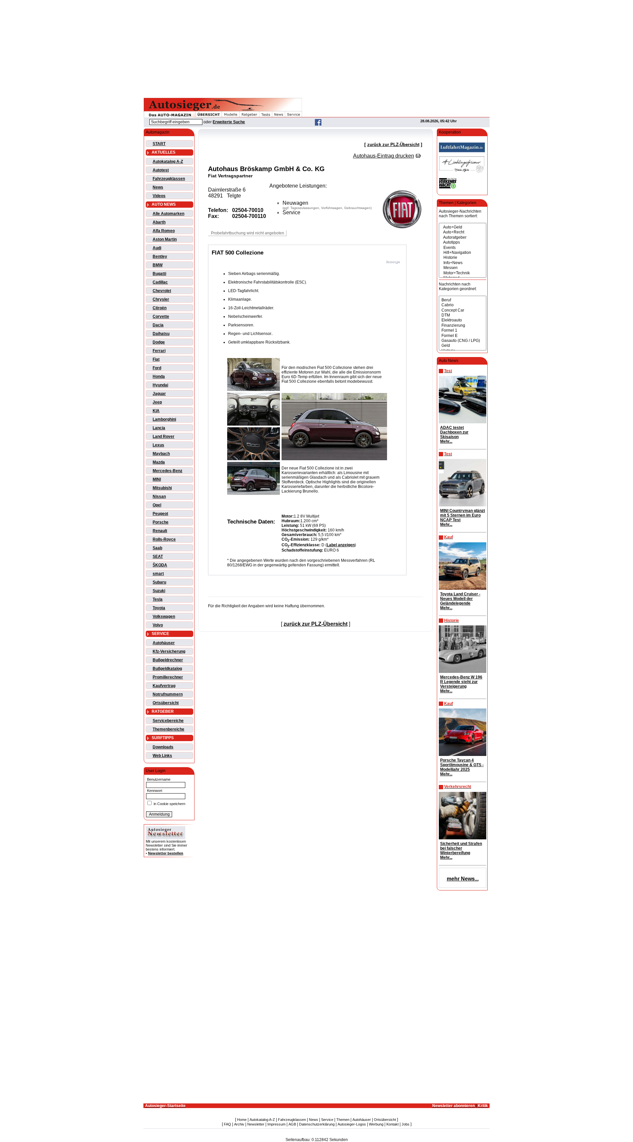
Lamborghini (164, 419)
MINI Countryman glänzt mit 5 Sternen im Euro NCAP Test (462, 515)
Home (242, 1120)
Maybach (161, 453)
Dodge (159, 342)
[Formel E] (462, 335)
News (158, 187)
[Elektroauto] (462, 320)
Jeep (157, 402)
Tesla (158, 599)
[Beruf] (462, 300)
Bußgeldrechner (168, 660)
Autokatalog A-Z (168, 161)
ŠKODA (160, 565)
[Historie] (462, 257)
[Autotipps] (462, 242)
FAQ (227, 1124)
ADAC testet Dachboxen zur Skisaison (454, 432)
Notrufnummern (168, 694)
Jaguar (159, 393)
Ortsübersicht (166, 703)
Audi (157, 248)
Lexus (158, 445)
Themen (342, 1120)
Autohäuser (164, 643)
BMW (158, 265)
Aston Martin (165, 239)
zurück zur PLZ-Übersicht (393, 144)
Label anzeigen (341, 545)
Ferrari (159, 350)
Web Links (162, 755)
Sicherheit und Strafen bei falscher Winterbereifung (461, 848)
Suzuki (159, 590)
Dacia (158, 325)
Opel (157, 505)
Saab (157, 548)
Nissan (159, 496)
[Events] (462, 247)
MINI (157, 479)
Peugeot (160, 513)
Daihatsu (161, 333)
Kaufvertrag (164, 685)
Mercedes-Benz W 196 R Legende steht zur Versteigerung (461, 682)
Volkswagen (164, 616)
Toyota (159, 608)
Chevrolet (162, 290)
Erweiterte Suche (229, 122)
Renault (160, 530)
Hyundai (160, 385)
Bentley (160, 256)
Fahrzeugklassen (169, 178)
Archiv (239, 1124)
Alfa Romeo (164, 230)
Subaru (159, 582)
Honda (159, 376)
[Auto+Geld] (462, 227)
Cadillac (160, 282)
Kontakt (392, 1124)
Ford (157, 368)
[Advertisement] (316, 48)
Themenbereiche (168, 729)
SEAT (158, 556)
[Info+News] (462, 262)
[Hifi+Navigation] (462, 252)
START (159, 143)
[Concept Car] (462, 310)
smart (158, 573)
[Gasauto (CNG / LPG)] (462, 340)
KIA (156, 410)
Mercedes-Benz (167, 470)
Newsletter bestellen (165, 853)
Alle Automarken (168, 213)
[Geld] (462, 345)
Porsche (160, 522)
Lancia (159, 428)
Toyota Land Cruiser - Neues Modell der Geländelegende (460, 599)
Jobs (405, 1124)
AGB (292, 1124)
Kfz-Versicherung (169, 651)
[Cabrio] (462, 305)
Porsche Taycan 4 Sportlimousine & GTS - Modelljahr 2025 (462, 765)
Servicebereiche (168, 720)
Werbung (376, 1124)
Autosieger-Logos (352, 1124)
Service (327, 1120)
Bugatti (159, 273)
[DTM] (462, 315)
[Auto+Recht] (462, 232)
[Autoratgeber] (462, 237)
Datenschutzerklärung (317, 1124)
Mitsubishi (162, 488)
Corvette (161, 316)
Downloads (163, 747)
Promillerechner (168, 677)
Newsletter (255, 1124)
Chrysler (161, 299)
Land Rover (163, 436)
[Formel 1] (462, 330)
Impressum (276, 1124)
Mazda (159, 462)
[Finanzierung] (462, 325)
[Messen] (462, 267)
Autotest (161, 170)
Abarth (159, 222)
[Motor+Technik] (462, 273)
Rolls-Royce (164, 539)
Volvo (158, 625)
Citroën (159, 308)
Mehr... (446, 441)
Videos (159, 196)
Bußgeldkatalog (167, 668)
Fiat (156, 359)
